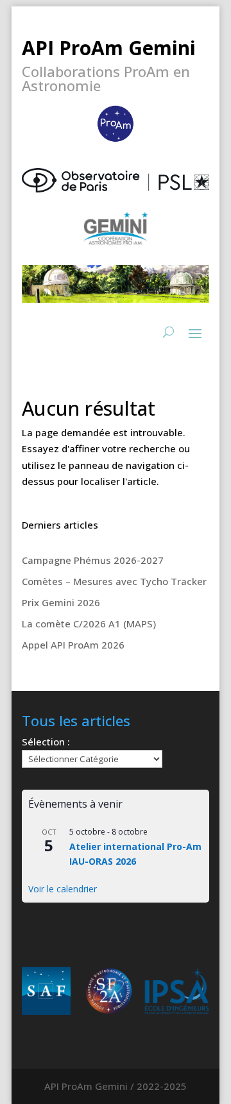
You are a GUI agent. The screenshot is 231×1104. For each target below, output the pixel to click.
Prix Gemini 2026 (61, 602)
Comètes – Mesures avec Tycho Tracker (114, 581)
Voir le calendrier (62, 889)
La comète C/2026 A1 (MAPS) (89, 623)
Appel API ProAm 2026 (73, 644)
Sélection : (46, 741)
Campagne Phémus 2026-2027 (93, 560)
